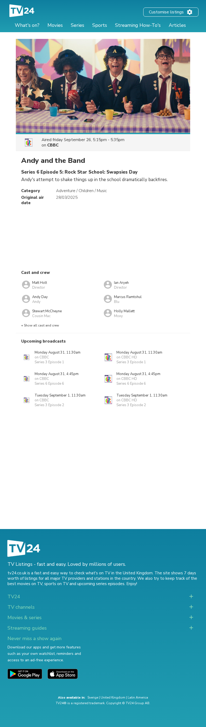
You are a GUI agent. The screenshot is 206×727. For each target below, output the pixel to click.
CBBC (52, 145)
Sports (99, 25)
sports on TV (56, 583)
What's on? (27, 25)
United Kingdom (113, 697)
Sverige (92, 697)
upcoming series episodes (100, 583)
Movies (55, 25)
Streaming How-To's (138, 25)
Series (77, 25)
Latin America (138, 697)
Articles (177, 25)
